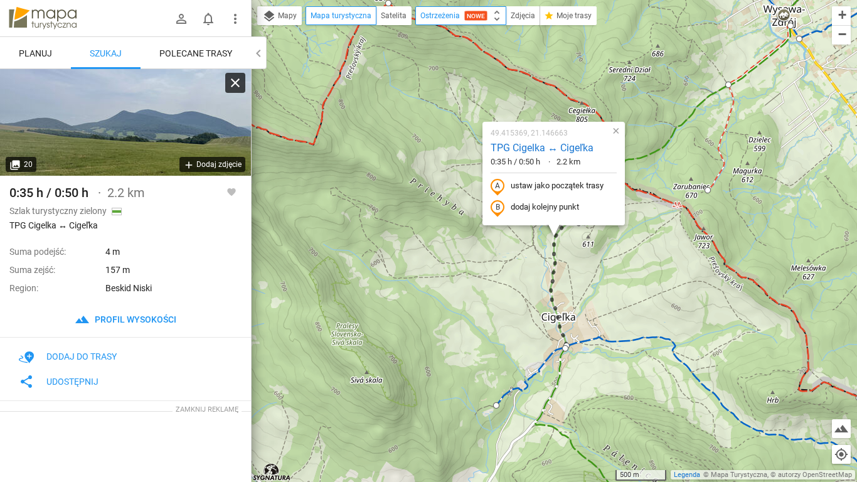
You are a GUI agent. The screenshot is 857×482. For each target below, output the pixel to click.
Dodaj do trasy (81, 356)
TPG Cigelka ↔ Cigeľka (542, 148)
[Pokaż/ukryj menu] (235, 19)
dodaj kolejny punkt (545, 207)
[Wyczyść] (235, 83)
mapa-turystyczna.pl (42, 18)
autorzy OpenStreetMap (815, 475)
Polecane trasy (195, 53)
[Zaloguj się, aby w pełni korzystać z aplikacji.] (231, 191)
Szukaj (106, 53)
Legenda (687, 475)
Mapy (286, 15)
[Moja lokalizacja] (841, 454)
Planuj (35, 53)
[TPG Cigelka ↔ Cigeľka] (125, 122)
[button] (388, 3)
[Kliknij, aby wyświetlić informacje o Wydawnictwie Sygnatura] (272, 472)
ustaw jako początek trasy (557, 185)
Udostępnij (72, 382)
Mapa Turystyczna (739, 475)
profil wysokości (134, 319)
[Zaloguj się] (181, 19)
